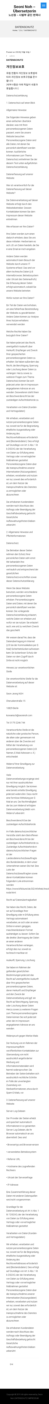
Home (15, 30)
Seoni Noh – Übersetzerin (24, 9)
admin (12, 56)
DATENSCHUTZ (30, 30)
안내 (20, 30)
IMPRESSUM (34, 1398)
